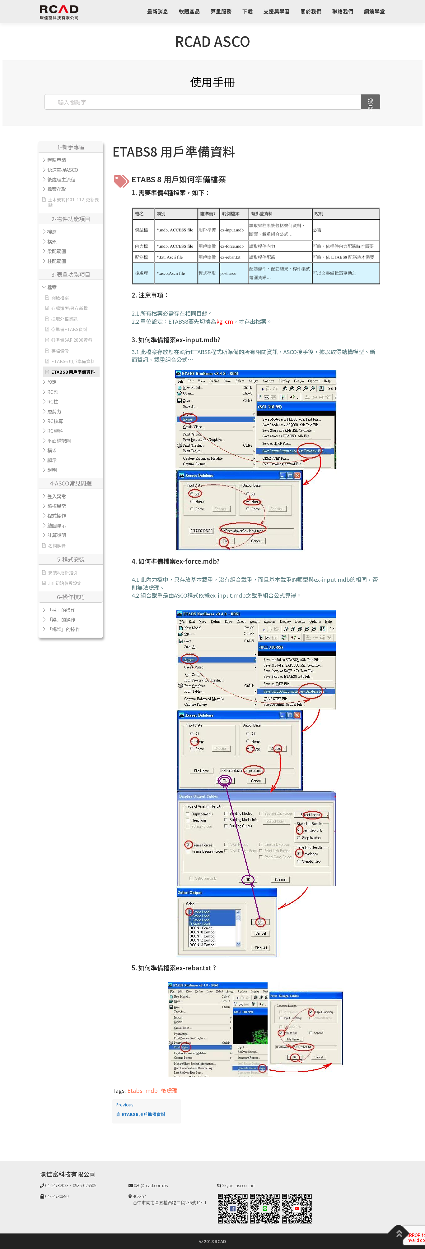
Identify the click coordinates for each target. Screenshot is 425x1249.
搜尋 (370, 103)
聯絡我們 (342, 11)
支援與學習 (277, 11)
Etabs (134, 1090)
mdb (151, 1090)
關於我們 (311, 11)
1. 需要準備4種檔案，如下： (171, 192)
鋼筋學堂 (374, 11)
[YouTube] (296, 1208)
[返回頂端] (399, 1234)
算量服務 (221, 11)
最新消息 (157, 11)
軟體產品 (189, 11)
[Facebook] (232, 1208)
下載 (247, 11)
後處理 (169, 1090)
